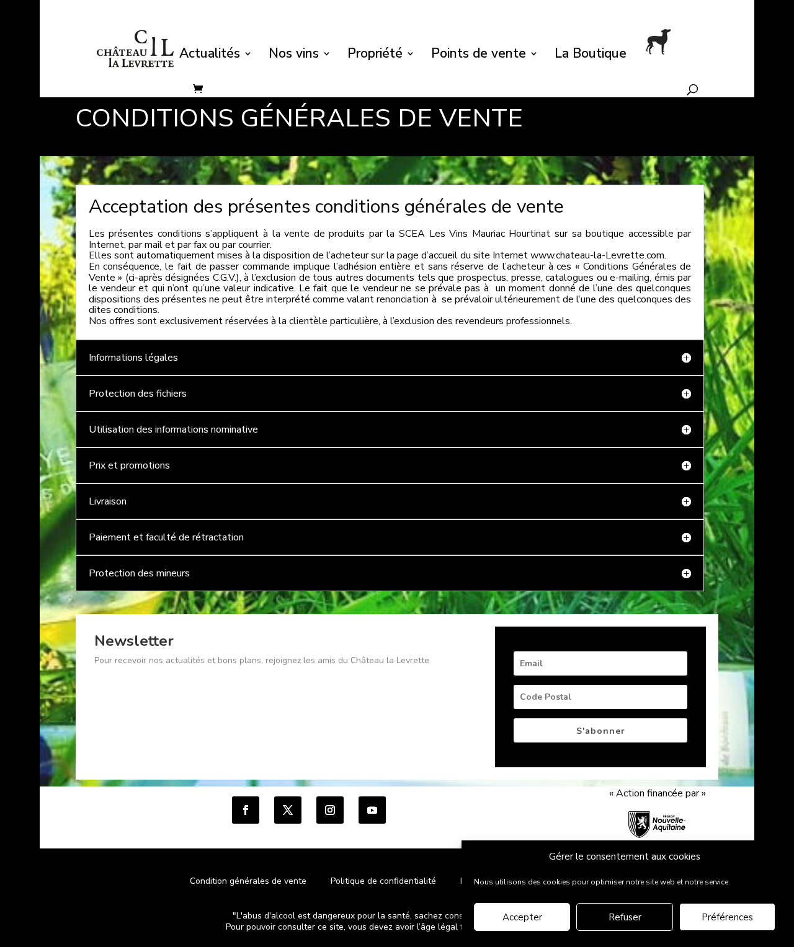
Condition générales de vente (248, 881)
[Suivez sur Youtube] (372, 810)
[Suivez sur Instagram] (330, 810)
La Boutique (591, 55)
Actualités (209, 55)
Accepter (522, 918)
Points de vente (478, 55)
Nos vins (294, 55)
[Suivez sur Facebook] (245, 810)
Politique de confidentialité (385, 881)
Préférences (727, 918)
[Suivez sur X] (287, 810)
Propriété (375, 55)
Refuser (625, 918)
